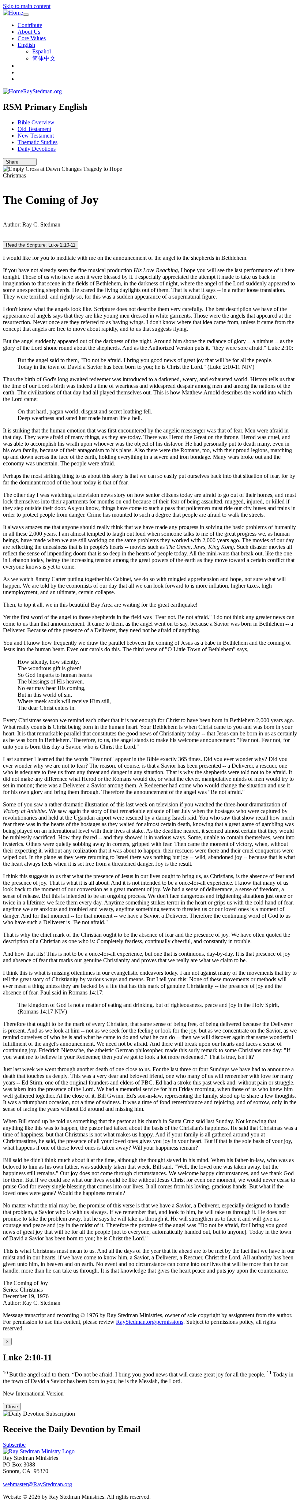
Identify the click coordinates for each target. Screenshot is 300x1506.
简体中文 (44, 58)
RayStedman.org (42, 91)
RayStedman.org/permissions (149, 1322)
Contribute (30, 25)
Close (12, 1406)
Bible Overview (36, 122)
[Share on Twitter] (27, 162)
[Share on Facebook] (32, 162)
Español (41, 51)
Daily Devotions (37, 149)
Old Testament (34, 129)
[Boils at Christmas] (5, 182)
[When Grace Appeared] (5, 218)
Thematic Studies (37, 142)
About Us (29, 32)
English (26, 45)
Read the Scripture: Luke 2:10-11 (40, 245)
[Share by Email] (21, 162)
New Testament (36, 135)
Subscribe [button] (14, 1445)
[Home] (13, 13)
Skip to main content (26, 6)
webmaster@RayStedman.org (37, 1484)
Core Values (32, 38)
